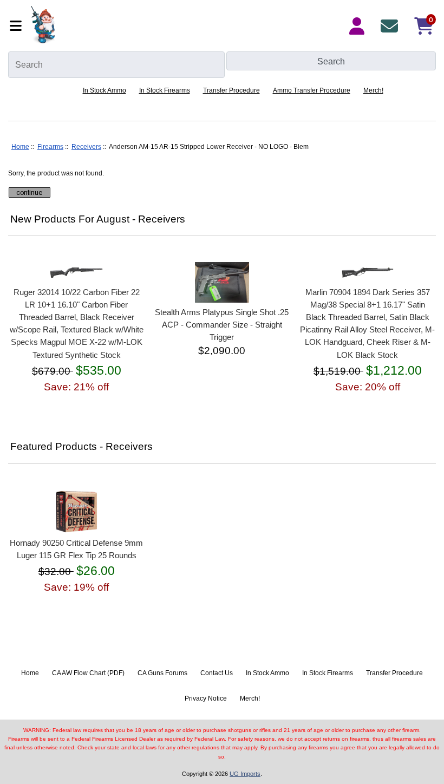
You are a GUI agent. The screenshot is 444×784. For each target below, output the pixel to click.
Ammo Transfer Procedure (311, 90)
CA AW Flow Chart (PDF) (88, 673)
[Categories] (17, 26)
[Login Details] (359, 26)
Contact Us (216, 673)
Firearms (50, 147)
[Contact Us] (391, 26)
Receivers (86, 147)
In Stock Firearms (164, 90)
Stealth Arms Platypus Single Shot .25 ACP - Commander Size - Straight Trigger (222, 325)
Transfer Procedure (231, 90)
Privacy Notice (206, 698)
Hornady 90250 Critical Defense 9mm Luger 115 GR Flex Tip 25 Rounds (76, 549)
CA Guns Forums (162, 673)
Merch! (373, 90)
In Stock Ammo (104, 90)
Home (20, 147)
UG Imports (245, 773)
